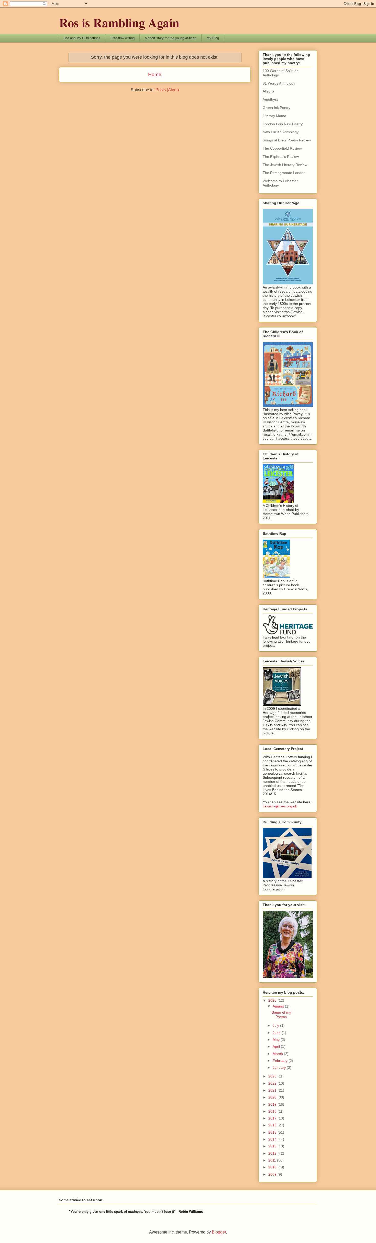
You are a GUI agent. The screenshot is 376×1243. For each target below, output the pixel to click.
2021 (273, 1090)
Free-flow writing (122, 38)
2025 (273, 1076)
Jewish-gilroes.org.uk (280, 806)
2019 (273, 1104)
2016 (273, 1125)
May (277, 1039)
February (281, 1061)
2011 (272, 1160)
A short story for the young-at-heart (170, 38)
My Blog (213, 38)
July (276, 1025)
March (278, 1054)
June (277, 1033)
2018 (273, 1111)
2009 (273, 1174)
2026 (273, 1000)
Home (154, 74)
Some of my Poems (281, 1014)
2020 (273, 1097)
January (280, 1067)
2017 (273, 1118)
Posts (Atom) (167, 90)
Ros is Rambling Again (119, 22)
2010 (273, 1167)
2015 (273, 1132)
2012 (273, 1153)
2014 (273, 1139)
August (279, 1006)
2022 (273, 1083)
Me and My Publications (82, 38)
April (277, 1046)
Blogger (219, 1232)
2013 (273, 1146)
